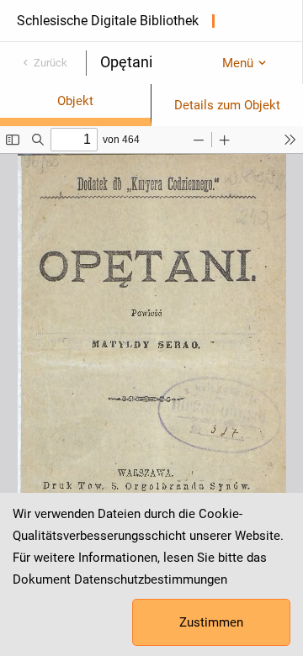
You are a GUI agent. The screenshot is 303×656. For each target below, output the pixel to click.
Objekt (75, 100)
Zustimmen (211, 622)
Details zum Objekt (227, 105)
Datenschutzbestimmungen (150, 579)
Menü (237, 63)
